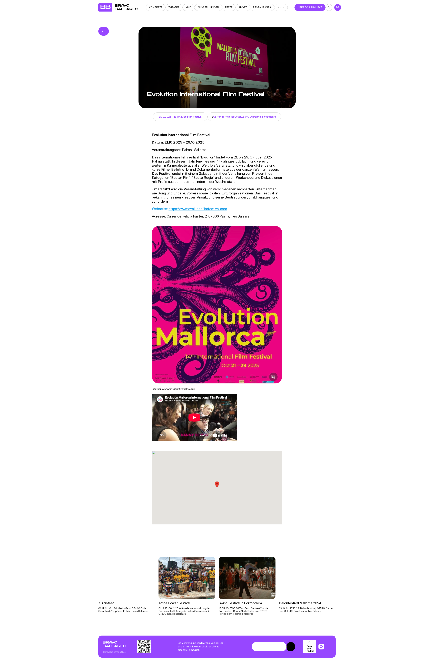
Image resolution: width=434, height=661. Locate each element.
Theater (174, 7)
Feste (229, 7)
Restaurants (262, 7)
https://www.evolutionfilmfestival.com (198, 209)
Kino (189, 7)
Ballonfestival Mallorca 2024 (300, 603)
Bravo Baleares (114, 644)
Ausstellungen (208, 7)
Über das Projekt (310, 7)
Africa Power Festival (175, 603)
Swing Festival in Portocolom (241, 603)
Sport (243, 7)
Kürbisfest (106, 603)
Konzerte (155, 7)
